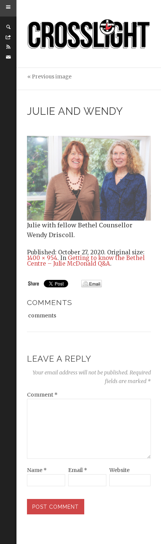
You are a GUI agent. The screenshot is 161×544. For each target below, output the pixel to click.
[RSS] (8, 47)
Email (77, 470)
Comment (42, 394)
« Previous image (49, 77)
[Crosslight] (89, 34)
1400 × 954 (42, 257)
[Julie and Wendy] (89, 178)
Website (119, 470)
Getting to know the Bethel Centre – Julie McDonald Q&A (86, 260)
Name (37, 470)
